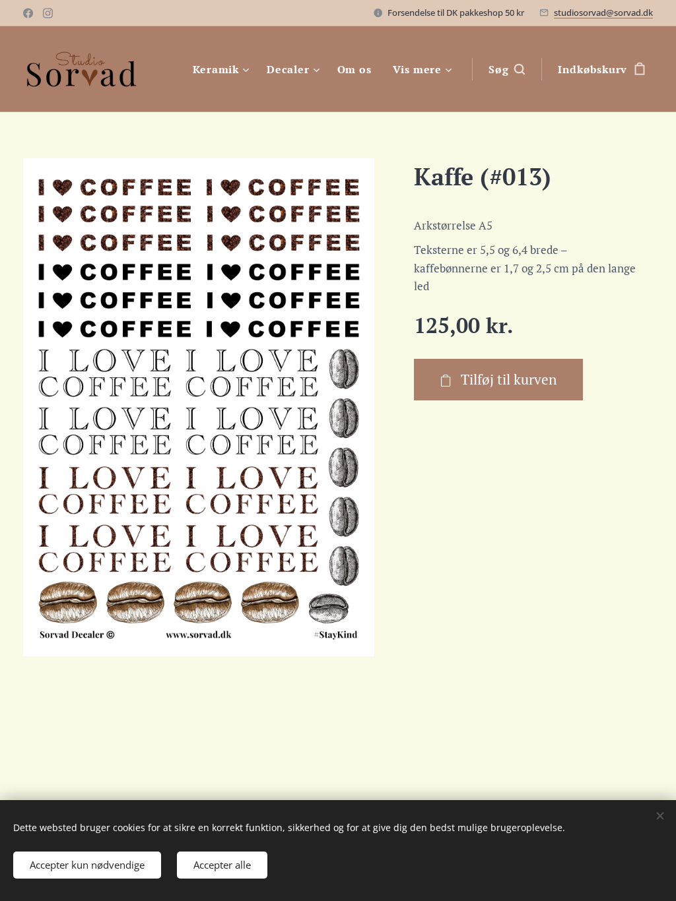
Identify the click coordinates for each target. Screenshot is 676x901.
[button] (506, 69)
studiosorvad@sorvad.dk (603, 12)
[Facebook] (28, 13)
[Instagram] (48, 13)
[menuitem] (222, 69)
